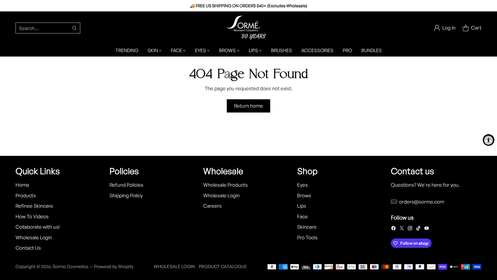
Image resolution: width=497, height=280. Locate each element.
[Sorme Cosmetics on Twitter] (402, 229)
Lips (301, 206)
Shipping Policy (126, 195)
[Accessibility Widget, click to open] (488, 140)
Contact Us (28, 248)
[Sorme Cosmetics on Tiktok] (418, 229)
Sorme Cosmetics (71, 266)
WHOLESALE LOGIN (174, 266)
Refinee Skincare (34, 206)
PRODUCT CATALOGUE (223, 266)
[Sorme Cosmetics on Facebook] (393, 229)
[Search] (74, 28)
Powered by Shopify (113, 266)
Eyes (302, 185)
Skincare (307, 227)
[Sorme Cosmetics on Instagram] (410, 229)
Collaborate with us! (38, 227)
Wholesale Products (225, 185)
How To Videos (32, 216)
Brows (304, 195)
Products (26, 195)
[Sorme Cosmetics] (248, 28)
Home (22, 185)
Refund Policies (126, 185)
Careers (212, 206)
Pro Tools (307, 237)
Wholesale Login (34, 237)
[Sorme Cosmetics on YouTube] (426, 229)
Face (302, 216)
